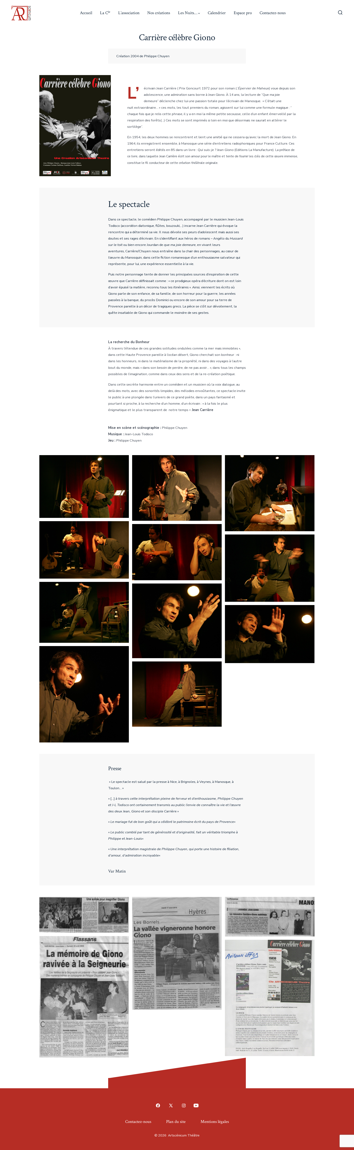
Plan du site (176, 1121)
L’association (129, 13)
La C (105, 13)
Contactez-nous (273, 13)
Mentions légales (215, 1121)
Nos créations (158, 13)
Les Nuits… (187, 13)
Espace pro (243, 13)
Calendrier (217, 13)
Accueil (86, 13)
